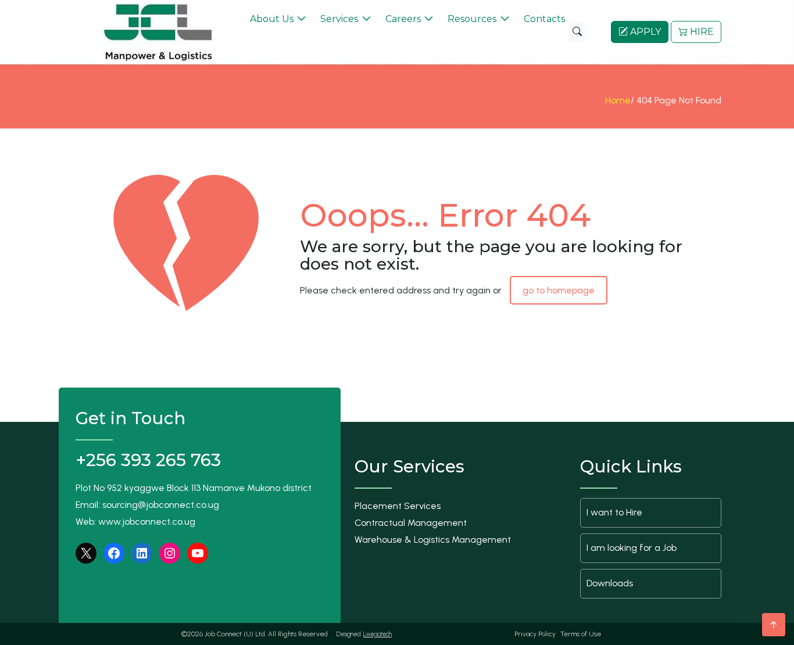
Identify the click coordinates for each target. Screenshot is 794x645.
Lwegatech (377, 634)
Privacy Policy (535, 634)
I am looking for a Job (631, 547)
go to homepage (559, 290)
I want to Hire (614, 512)
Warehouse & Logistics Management (433, 539)
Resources (472, 18)
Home (618, 100)
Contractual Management (411, 522)
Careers (403, 18)
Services (339, 18)
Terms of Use (580, 634)
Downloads (609, 583)
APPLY (644, 31)
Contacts (544, 18)
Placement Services (398, 505)
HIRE (701, 31)
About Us (272, 18)
